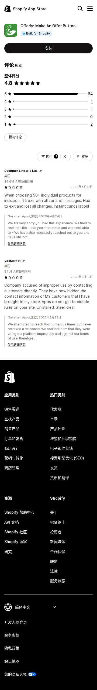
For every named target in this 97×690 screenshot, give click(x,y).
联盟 (54, 561)
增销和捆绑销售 (63, 438)
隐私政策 (11, 648)
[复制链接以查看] (41, 171)
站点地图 (11, 661)
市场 (54, 419)
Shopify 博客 (15, 541)
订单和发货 (13, 438)
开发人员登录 (15, 622)
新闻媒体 (57, 541)
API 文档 (11, 522)
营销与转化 (13, 458)
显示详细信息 (17, 244)
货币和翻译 (59, 477)
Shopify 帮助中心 (19, 512)
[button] (64, 156)
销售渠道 (11, 409)
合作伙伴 (57, 551)
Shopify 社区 (15, 532)
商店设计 (11, 448)
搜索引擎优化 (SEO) (67, 458)
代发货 (55, 409)
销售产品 (11, 428)
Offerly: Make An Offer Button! (48, 25)
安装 (48, 48)
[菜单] (90, 8)
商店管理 (11, 467)
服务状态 (57, 580)
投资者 (55, 532)
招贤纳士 (57, 522)
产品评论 (57, 428)
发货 (54, 467)
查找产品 (11, 419)
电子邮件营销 (61, 448)
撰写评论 (15, 137)
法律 (54, 571)
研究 (8, 551)
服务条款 (11, 635)
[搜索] (80, 8)
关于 (54, 512)
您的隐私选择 (15, 674)
